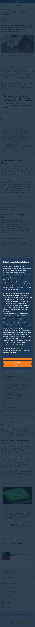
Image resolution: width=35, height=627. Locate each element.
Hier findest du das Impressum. (12, 348)
